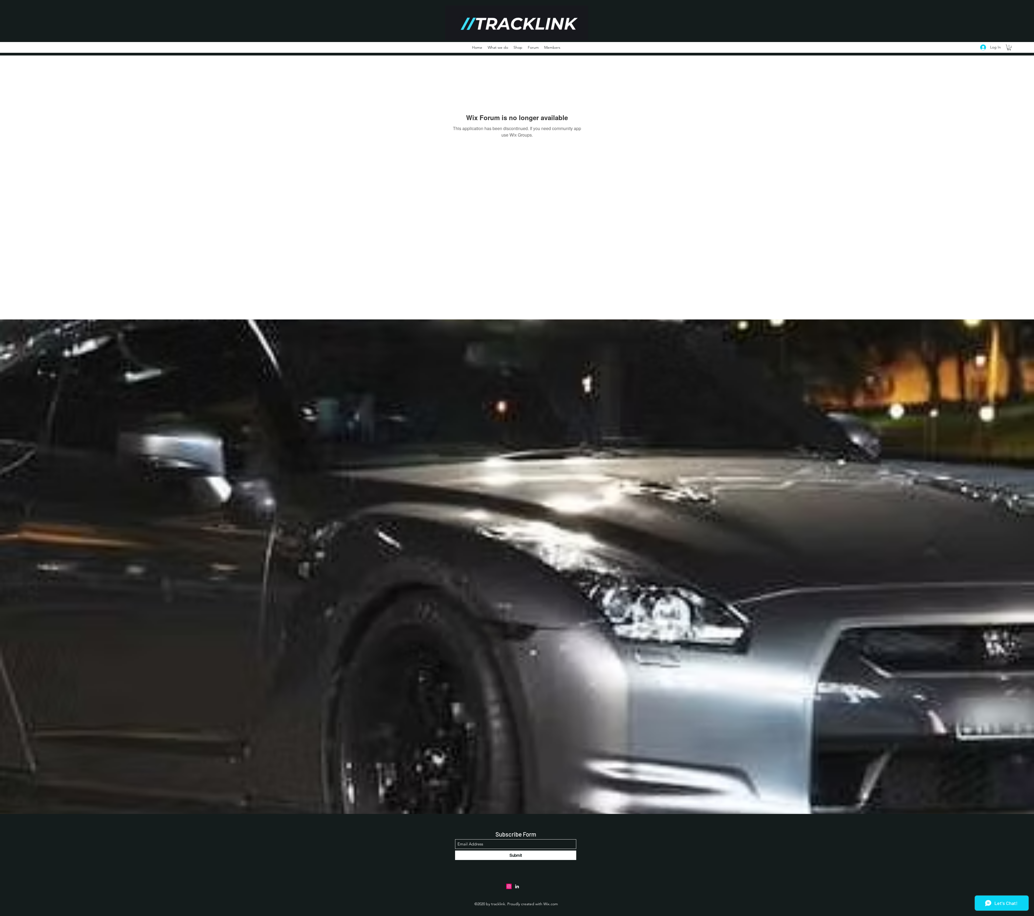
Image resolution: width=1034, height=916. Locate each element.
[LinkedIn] (517, 886)
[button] (1009, 47)
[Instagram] (509, 886)
